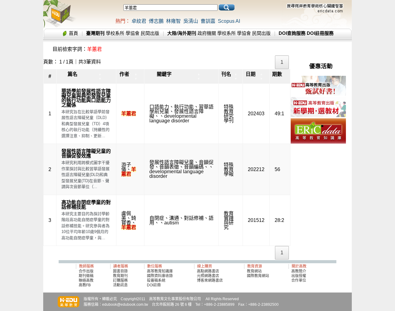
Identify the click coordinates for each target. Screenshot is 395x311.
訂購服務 (120, 280)
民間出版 (150, 33)
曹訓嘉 (208, 21)
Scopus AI (229, 21)
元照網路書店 (208, 276)
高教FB (85, 285)
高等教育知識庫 (160, 271)
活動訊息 (120, 285)
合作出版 (86, 271)
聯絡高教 (86, 280)
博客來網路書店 (210, 280)
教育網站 (254, 271)
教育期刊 (120, 276)
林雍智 (173, 21)
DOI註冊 (154, 285)
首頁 (73, 33)
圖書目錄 (120, 271)
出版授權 (298, 276)
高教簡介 (298, 271)
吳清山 (190, 21)
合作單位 (298, 280)
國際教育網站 (258, 276)
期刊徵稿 (86, 276)
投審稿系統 (156, 280)
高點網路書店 (208, 271)
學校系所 (115, 33)
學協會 (132, 33)
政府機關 (207, 33)
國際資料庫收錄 (160, 276)
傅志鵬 (156, 21)
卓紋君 (138, 21)
